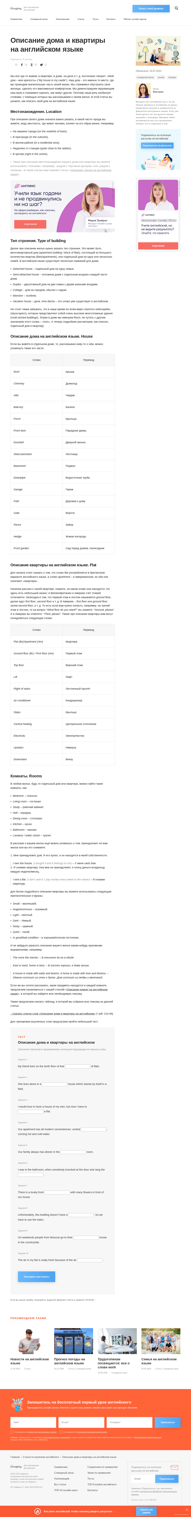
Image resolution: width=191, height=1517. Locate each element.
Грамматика (16, 19)
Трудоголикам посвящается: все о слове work (114, 1363)
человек (172, 77)
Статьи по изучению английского (41, 1457)
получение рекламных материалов (92, 1432)
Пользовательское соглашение (56, 1437)
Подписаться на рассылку (157, 145)
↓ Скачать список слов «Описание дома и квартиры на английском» (52, 1013)
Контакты (111, 19)
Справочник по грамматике (102, 1467)
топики (161, 77)
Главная (15, 1457)
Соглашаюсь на (35, 1432)
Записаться (168, 1422)
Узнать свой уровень (151, 8)
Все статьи (60, 1484)
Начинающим (62, 19)
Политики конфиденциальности (147, 1437)
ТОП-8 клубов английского (102, 1484)
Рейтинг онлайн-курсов (135, 19)
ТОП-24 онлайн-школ (66, 1490)
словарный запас (145, 77)
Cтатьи (81, 19)
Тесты (95, 19)
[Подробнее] (62, 206)
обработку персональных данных (42, 1432)
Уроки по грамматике (99, 1473)
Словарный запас (39, 19)
